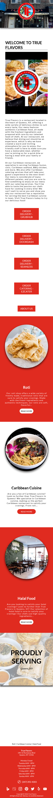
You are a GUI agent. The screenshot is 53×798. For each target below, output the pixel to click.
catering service (23, 184)
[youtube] (45, 789)
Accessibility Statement (35, 796)
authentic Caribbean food (19, 129)
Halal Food (37, 744)
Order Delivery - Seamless (26, 263)
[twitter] (32, 789)
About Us (26, 308)
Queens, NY (25, 122)
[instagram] (20, 789)
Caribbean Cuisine (24, 744)
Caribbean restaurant (24, 162)
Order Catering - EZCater (26, 288)
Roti (13, 744)
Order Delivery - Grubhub (26, 214)
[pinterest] (26, 789)
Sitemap (25, 796)
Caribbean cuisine (36, 196)
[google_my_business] (14, 789)
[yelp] (39, 789)
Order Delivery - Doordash (26, 238)
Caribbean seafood (22, 167)
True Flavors (12, 120)
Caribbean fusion (37, 165)
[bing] (8, 789)
